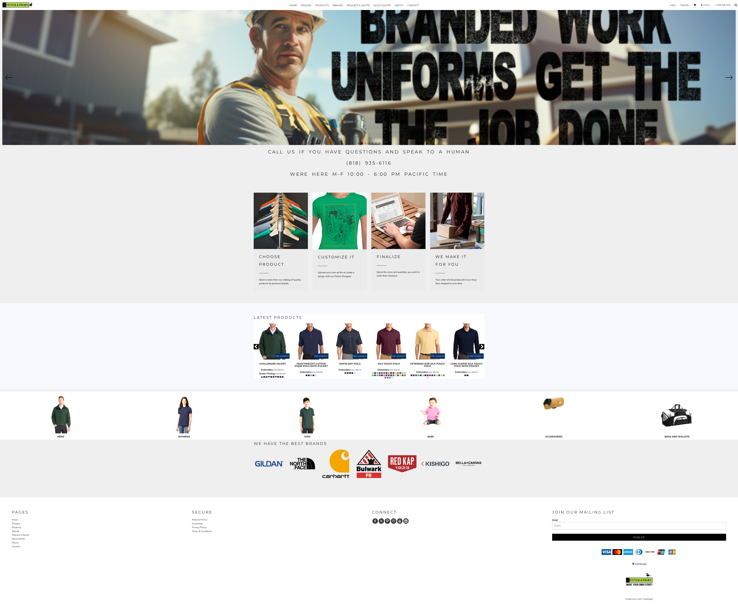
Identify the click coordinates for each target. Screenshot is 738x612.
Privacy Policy (199, 527)
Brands (15, 531)
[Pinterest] (387, 521)
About (15, 542)
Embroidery (267, 369)
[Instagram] (393, 521)
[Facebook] (375, 521)
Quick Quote (18, 538)
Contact (16, 546)
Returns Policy (199, 519)
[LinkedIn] (406, 521)
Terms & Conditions (202, 531)
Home (15, 519)
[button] (695, 5)
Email (555, 520)
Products (16, 527)
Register (684, 5)
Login (673, 5)
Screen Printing (267, 373)
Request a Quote (20, 534)
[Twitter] (381, 521)
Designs (16, 523)
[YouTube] (399, 521)
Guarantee (197, 523)
